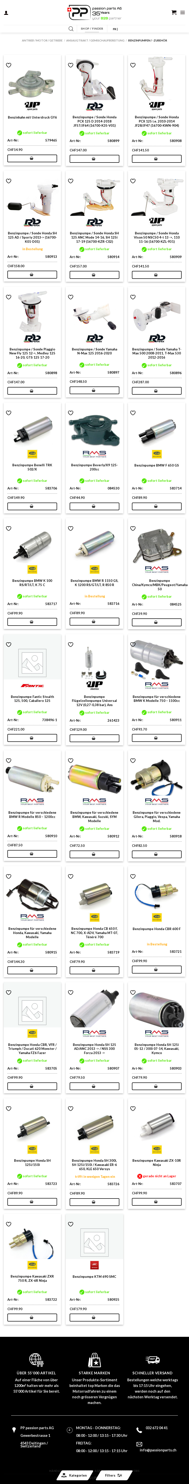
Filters (110, 1475)
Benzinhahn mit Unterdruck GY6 (32, 117)
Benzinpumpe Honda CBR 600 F (157, 929)
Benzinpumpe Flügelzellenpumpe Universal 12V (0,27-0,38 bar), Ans (94, 701)
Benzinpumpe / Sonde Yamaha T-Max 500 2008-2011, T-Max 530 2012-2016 (156, 353)
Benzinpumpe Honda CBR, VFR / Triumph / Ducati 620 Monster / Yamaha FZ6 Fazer (32, 1049)
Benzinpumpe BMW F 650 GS (156, 465)
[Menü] (182, 12)
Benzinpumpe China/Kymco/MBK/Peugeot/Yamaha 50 (160, 585)
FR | (115, 29)
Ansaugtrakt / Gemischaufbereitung (95, 40)
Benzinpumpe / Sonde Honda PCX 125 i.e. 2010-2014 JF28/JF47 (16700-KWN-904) (157, 121)
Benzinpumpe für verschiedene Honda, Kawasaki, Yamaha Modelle (32, 933)
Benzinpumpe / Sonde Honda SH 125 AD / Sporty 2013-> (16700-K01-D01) (32, 237)
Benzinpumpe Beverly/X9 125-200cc (94, 467)
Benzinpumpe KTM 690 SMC (94, 1277)
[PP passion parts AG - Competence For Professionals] (94, 12)
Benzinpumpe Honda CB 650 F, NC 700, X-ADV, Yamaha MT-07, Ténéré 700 (94, 933)
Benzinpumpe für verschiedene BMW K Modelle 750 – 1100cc (157, 699)
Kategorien (78, 1475)
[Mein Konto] (6, 12)
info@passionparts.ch (158, 1450)
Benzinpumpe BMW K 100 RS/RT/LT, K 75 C (32, 583)
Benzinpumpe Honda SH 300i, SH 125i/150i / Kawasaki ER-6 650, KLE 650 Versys (94, 1165)
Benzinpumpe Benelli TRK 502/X (32, 467)
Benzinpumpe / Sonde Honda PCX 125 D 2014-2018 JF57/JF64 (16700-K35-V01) (94, 121)
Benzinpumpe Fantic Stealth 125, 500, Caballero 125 (32, 699)
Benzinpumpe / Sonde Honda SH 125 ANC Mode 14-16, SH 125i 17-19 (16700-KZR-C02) (94, 237)
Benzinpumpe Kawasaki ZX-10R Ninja (156, 1163)
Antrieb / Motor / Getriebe (42, 40)
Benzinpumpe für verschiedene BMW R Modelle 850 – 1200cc (32, 815)
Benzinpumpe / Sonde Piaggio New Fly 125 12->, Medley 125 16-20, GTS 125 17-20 (32, 353)
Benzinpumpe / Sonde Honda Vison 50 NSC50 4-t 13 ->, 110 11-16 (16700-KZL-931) (157, 237)
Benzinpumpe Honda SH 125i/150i (32, 1163)
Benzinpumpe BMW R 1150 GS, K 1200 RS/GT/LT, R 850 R (94, 583)
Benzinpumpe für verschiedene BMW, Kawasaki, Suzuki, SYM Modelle (94, 817)
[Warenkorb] (174, 12)
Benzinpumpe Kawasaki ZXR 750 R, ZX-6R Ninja (32, 1278)
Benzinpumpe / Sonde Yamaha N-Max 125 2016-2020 (94, 351)
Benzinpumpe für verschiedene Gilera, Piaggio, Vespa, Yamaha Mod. (157, 817)
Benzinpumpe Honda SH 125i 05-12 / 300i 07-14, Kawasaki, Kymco (156, 1049)
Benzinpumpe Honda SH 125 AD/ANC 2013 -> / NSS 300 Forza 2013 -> (94, 1049)
